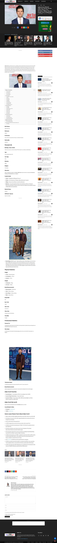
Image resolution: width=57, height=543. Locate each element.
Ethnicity (8, 99)
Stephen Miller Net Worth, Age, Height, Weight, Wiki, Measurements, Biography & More (47, 139)
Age (7, 97)
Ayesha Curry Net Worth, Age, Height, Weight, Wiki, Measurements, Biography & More (46, 180)
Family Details (9, 102)
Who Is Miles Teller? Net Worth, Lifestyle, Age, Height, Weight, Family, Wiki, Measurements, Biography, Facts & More (11, 477)
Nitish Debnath (41, 13)
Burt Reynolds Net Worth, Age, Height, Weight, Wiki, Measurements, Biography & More (9, 44)
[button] (51, 1)
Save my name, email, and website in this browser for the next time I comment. (15, 512)
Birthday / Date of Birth (10, 96)
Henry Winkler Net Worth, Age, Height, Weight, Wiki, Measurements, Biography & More (28, 44)
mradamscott (12, 409)
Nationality (8, 94)
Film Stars (37, 1)
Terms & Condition (49, 542)
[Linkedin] (26, 27)
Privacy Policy (44, 542)
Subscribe (50, 56)
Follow (51, 52)
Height (8, 106)
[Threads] (16, 490)
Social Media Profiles (10, 121)
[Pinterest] (22, 27)
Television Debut (9, 117)
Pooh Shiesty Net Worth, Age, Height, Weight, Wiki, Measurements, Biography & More (46, 149)
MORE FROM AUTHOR (14, 34)
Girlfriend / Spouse (9, 104)
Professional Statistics (9, 114)
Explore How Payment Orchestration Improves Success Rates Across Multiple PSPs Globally (47, 80)
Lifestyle (26, 1)
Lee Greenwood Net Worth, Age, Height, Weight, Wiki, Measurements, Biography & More (47, 109)
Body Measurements (10, 108)
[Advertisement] (20, 57)
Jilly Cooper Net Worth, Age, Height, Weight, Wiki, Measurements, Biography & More (46, 159)
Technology (20, 1)
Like (51, 50)
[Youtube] (48, 535)
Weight (8, 107)
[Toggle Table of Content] (34, 90)
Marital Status (9, 103)
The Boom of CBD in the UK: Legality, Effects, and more (46, 90)
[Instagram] (41, 535)
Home (5, 3)
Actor (8, 3)
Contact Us (32, 542)
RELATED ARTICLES (7, 34)
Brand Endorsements (10, 118)
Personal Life (8, 95)
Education (8, 101)
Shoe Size (8, 112)
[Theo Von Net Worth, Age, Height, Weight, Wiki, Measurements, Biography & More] (48, 39)
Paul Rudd (9, 439)
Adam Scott (11, 411)
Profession (8, 93)
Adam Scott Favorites (9, 119)
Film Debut (8, 116)
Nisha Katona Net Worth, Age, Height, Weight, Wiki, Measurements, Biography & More (46, 191)
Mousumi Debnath (40, 111)
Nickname (8, 92)
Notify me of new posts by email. (9, 515)
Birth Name (8, 91)
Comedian (41, 5)
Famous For (8, 115)
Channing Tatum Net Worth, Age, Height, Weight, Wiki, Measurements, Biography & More (47, 170)
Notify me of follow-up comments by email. (10, 514)
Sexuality (8, 113)
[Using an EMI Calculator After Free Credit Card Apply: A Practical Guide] (39, 99)
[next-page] (51, 34)
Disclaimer (40, 542)
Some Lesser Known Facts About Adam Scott (12, 122)
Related (8, 123)
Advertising (43, 1)
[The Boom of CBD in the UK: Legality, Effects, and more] (39, 90)
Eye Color (8, 110)
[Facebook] (18, 27)
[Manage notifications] (55, 541)
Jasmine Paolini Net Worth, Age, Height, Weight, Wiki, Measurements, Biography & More (47, 129)
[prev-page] (50, 34)
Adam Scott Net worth (9, 120)
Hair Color (8, 111)
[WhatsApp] (24, 27)
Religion (8, 100)
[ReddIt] (28, 27)
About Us (28, 542)
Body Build (8, 109)
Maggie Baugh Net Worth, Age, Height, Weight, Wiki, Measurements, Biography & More (46, 222)
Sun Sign (8, 98)
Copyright (36, 542)
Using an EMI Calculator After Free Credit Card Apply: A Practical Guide (46, 99)
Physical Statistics (8, 105)
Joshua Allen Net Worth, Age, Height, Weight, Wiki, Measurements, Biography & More (38, 44)
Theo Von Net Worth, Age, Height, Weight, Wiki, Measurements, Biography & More (48, 44)
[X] (20, 27)
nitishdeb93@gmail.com (24, 538)
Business (31, 1)
